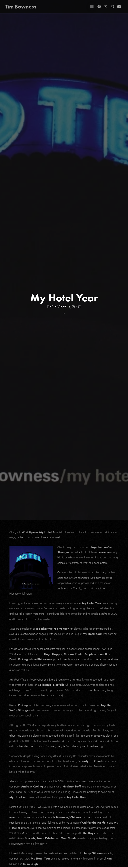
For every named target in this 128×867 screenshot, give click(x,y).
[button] (92, 7)
